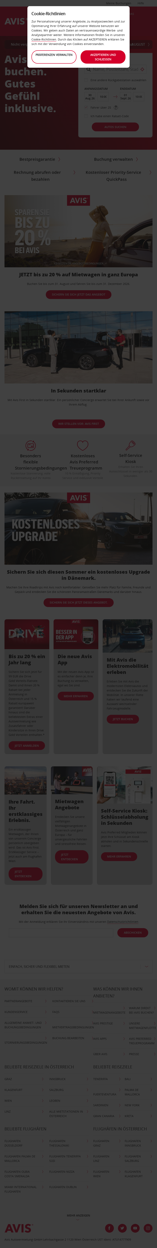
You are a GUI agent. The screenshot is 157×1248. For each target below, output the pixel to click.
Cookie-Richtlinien (43, 39)
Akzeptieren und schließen (103, 57)
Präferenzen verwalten (54, 55)
